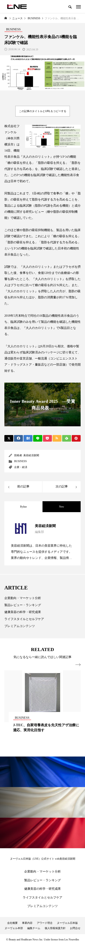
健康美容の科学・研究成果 (22, 612)
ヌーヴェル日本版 (67, 922)
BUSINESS (20, 461)
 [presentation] (78, 664)
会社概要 (12, 922)
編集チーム (33, 928)
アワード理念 (45, 922)
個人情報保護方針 (55, 928)
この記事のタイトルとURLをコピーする (42, 111)
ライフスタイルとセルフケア (24, 619)
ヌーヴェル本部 (14, 928)
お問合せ (75, 928)
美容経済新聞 (31, 455)
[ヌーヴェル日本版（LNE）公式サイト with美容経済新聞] (16, 6)
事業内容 (27, 922)
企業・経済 (20, 467)
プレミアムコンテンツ (19, 626)
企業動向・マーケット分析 (22, 598)
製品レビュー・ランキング (22, 605)
